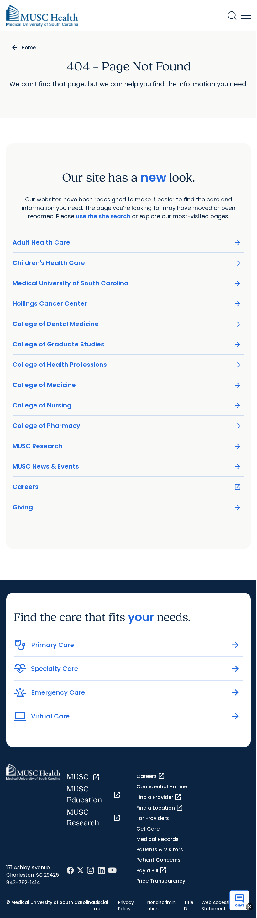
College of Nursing (127, 405)
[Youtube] (112, 870)
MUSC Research (127, 446)
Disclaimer (101, 905)
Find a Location (159, 807)
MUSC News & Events (127, 466)
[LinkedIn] (101, 870)
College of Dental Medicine (127, 324)
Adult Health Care (127, 242)
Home (29, 47)
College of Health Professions (127, 364)
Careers (127, 486)
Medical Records (157, 839)
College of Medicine (127, 385)
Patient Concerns (158, 860)
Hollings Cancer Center (127, 303)
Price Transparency (160, 880)
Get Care (148, 828)
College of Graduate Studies (127, 344)
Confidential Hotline (161, 786)
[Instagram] (90, 870)
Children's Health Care (127, 262)
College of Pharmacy (127, 425)
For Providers (152, 818)
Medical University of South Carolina (127, 283)
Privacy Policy (126, 905)
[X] (80, 870)
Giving (127, 507)
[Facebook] (70, 870)
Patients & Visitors (159, 849)
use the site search (103, 216)
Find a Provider (159, 797)
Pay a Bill (151, 870)
